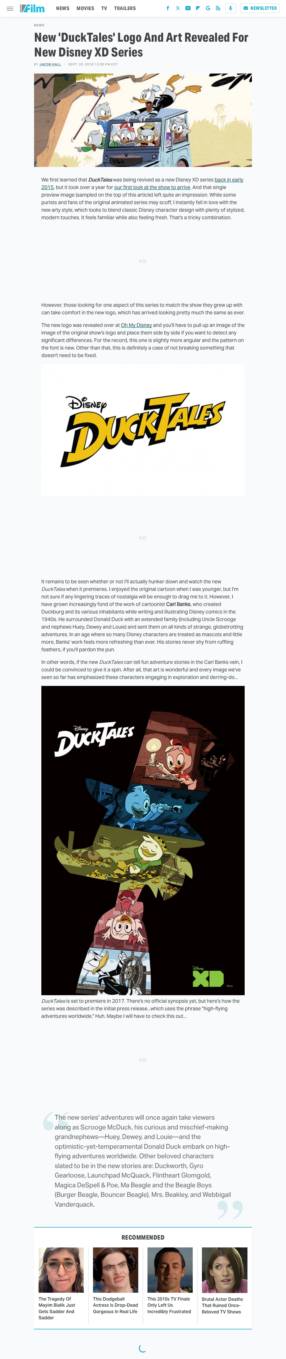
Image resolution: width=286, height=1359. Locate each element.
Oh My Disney (136, 325)
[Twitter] (178, 9)
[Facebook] (168, 9)
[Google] (208, 9)
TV (104, 8)
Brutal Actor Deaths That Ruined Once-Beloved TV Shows (222, 1305)
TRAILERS (125, 8)
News (39, 25)
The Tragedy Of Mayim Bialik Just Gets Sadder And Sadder (57, 1308)
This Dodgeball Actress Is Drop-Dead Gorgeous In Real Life (115, 1305)
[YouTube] (188, 9)
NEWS (62, 8)
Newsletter (264, 8)
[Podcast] (230, 8)
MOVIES (85, 8)
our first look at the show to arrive (152, 187)
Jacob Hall (50, 64)
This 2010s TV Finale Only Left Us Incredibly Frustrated (169, 1305)
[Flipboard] (198, 9)
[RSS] (218, 9)
